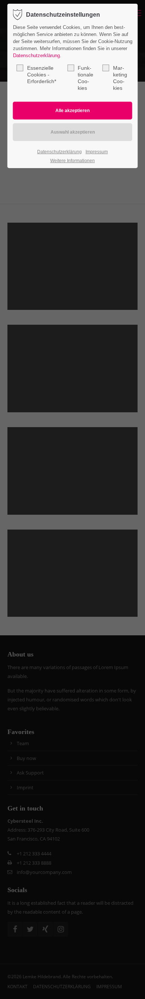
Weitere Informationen (72, 160)
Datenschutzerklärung (36, 55)
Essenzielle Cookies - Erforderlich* (41, 74)
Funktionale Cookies (85, 78)
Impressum (97, 151)
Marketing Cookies (120, 78)
